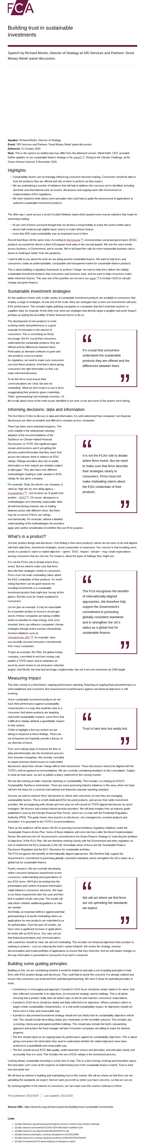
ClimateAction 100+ (20, 637)
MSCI (24, 497)
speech (79, 157)
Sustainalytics (17, 493)
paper (94, 278)
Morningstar (75, 239)
